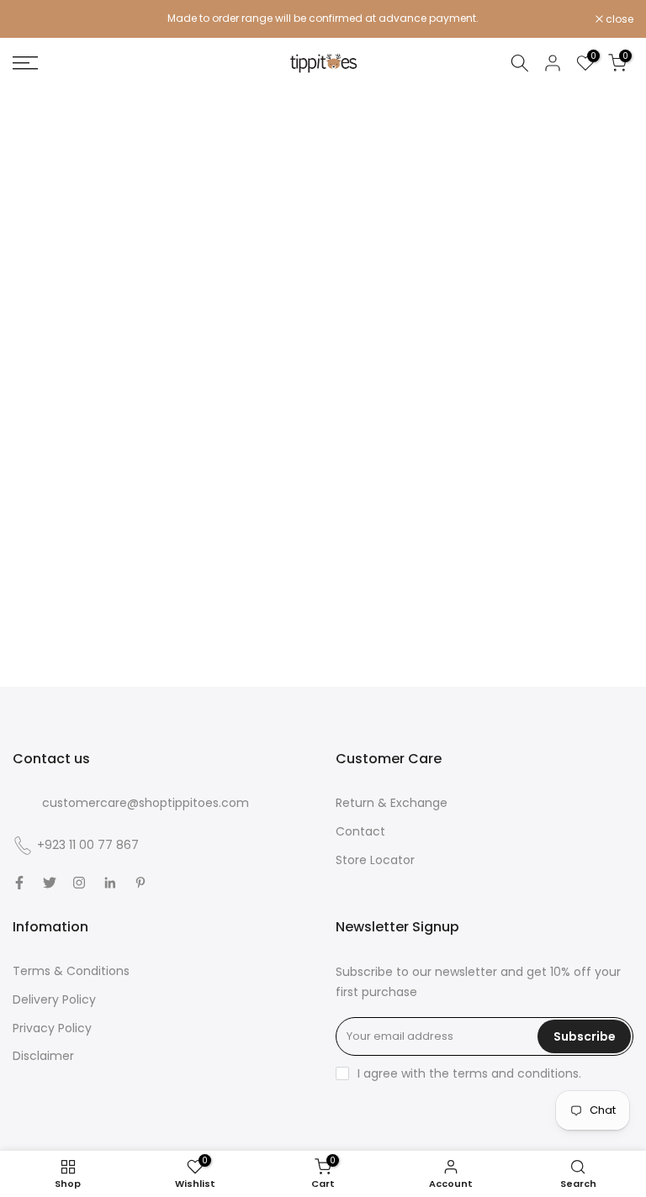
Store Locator (375, 860)
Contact (360, 831)
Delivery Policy (54, 999)
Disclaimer (43, 1055)
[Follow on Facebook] (19, 883)
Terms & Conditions (71, 970)
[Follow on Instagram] (79, 883)
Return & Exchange (391, 802)
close (35, 19)
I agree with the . (469, 1073)
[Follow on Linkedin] (110, 883)
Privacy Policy (52, 1028)
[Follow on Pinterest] (140, 883)
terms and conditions (516, 1073)
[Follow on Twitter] (49, 883)
